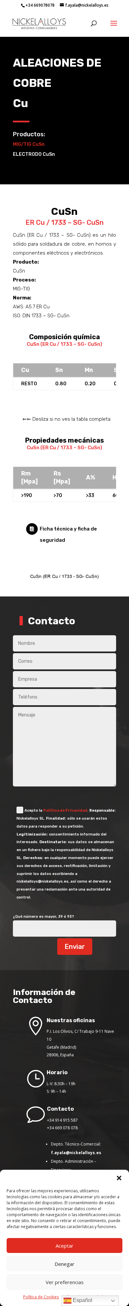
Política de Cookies (41, 1297)
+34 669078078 (40, 5)
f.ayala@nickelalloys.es (76, 1152)
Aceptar (64, 1245)
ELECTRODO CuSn (34, 154)
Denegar (64, 1264)
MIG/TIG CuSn (29, 144)
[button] (119, 1178)
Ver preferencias (65, 1282)
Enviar (74, 947)
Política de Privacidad (65, 810)
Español (81, 1300)
